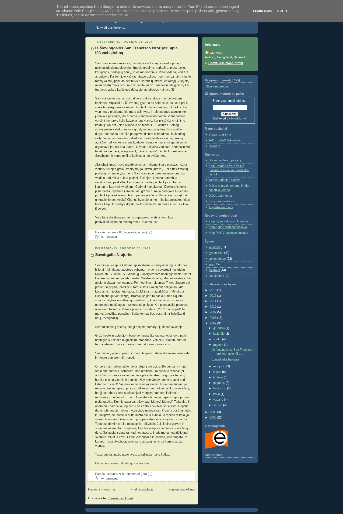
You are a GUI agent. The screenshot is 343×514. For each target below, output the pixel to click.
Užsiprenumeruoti (217, 86)
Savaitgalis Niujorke (113, 254)
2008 (213, 318)
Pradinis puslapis (142, 489)
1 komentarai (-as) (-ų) (137, 232)
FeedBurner (239, 118)
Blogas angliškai (220, 134)
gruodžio (219, 328)
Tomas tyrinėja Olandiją (224, 180)
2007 (213, 323)
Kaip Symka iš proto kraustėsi (229, 221)
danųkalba (215, 276)
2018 (213, 290)
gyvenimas (216, 253)
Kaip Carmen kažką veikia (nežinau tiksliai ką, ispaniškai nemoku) (229, 170)
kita (211, 264)
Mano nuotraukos (107, 463)
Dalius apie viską (220, 195)
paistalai (112, 236)
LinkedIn (214, 146)
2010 (213, 306)
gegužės (219, 383)
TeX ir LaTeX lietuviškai (225, 140)
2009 (213, 312)
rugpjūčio (219, 366)
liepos (217, 372)
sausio (218, 405)
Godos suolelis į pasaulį (225, 160)
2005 (213, 417)
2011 (213, 301)
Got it (282, 11)
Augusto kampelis (221, 207)
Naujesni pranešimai (102, 489)
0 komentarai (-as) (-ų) (137, 474)
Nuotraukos (149, 222)
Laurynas (216, 52)
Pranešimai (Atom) (120, 498)
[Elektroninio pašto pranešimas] (153, 232)
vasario (218, 399)
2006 (213, 412)
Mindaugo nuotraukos (134, 463)
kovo (217, 394)
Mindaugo (113, 269)
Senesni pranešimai (181, 489)
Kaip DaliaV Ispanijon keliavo (228, 233)
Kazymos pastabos (222, 201)
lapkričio (219, 333)
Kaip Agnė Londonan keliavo (228, 227)
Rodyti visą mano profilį (225, 63)
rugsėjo (218, 345)
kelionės (112, 478)
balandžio (220, 388)
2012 (213, 295)
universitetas (217, 258)
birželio (218, 377)
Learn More (263, 11)
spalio (217, 339)
